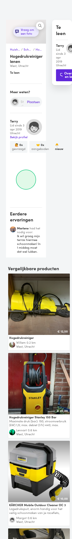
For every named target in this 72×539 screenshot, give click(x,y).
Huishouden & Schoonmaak (15, 50)
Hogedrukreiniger (39, 50)
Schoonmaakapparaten (28, 50)
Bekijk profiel (19, 137)
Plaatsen (33, 102)
